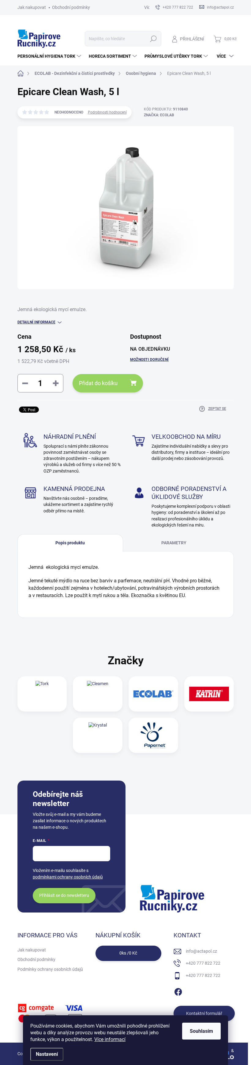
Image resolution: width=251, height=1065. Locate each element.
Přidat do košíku (98, 383)
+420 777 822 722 (203, 963)
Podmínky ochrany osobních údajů (50, 969)
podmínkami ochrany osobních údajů (68, 876)
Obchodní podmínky (71, 7)
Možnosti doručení (149, 359)
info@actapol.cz (201, 951)
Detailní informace (36, 322)
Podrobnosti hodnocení (107, 112)
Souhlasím (201, 1031)
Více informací (110, 1039)
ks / (128, 953)
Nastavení (47, 1054)
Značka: (159, 115)
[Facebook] (178, 991)
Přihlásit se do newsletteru (64, 895)
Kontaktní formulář (204, 1013)
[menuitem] (50, 56)
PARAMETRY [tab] (173, 542)
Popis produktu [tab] (70, 542)
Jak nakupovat (31, 7)
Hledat (153, 38)
